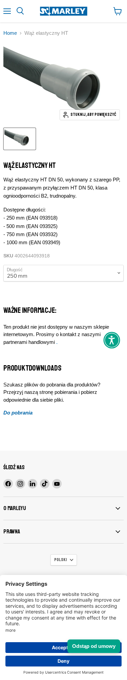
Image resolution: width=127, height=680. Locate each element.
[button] (111, 340)
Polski (60, 559)
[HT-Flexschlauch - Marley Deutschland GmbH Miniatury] (20, 139)
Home (10, 33)
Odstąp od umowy (93, 646)
